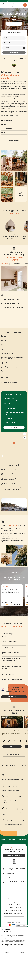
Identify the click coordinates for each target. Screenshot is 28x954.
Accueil (3, 839)
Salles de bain (15, 264)
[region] (14, 444)
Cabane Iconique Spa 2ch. (10, 731)
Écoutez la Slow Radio (14, 907)
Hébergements (11, 839)
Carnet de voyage (14, 899)
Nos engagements (14, 902)
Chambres (4, 264)
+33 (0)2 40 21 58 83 (11, 873)
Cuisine (25, 264)
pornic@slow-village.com (13, 877)
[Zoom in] (24, 433)
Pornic (14, 19)
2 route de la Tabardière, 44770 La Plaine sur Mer (15, 869)
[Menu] (25, 5)
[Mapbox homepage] (5, 456)
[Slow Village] (2, 5)
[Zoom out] (24, 437)
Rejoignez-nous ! (14, 904)
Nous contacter (14, 918)
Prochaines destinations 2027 (14, 913)
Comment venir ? (14, 140)
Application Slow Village (14, 910)
